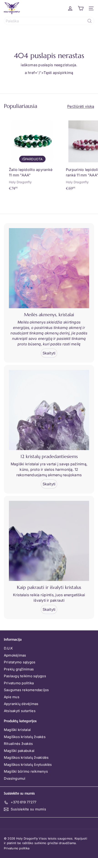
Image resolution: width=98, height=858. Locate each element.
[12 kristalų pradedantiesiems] (49, 410)
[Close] (89, 800)
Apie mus (11, 697)
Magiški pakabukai (19, 751)
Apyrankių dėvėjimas (21, 704)
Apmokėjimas (15, 655)
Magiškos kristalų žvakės (25, 737)
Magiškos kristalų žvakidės (26, 757)
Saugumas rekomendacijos (26, 690)
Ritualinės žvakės (18, 743)
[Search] (89, 21)
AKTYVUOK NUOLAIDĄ (49, 847)
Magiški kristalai (17, 730)
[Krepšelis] (80, 8)
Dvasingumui (15, 778)
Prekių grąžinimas (19, 669)
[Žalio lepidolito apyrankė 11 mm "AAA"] (32, 154)
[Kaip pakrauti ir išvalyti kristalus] (49, 541)
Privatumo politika (19, 683)
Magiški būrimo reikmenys (26, 771)
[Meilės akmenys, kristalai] (49, 268)
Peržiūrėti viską (80, 106)
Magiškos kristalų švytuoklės (28, 764)
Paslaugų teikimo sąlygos (25, 676)
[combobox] (49, 21)
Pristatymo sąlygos (19, 662)
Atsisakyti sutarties (20, 711)
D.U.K (8, 648)
